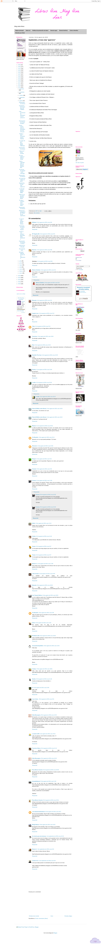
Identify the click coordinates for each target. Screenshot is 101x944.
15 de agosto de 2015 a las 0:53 (44, 469)
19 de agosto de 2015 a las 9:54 (52, 282)
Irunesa (34, 480)
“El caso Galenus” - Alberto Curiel (22, 157)
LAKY (78, 155)
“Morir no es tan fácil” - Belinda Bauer (22, 196)
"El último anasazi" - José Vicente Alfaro (22, 203)
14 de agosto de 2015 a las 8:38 (44, 249)
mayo (20, 265)
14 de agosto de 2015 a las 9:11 (44, 300)
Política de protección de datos (40, 30)
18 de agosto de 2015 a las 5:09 (46, 612)
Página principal (19, 30)
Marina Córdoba (36, 270)
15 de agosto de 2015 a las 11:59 (44, 480)
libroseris (34, 445)
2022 (19, 72)
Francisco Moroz (36, 748)
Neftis (33, 523)
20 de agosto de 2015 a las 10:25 (48, 494)
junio (20, 263)
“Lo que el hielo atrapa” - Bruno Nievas (21, 221)
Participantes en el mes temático (22, 122)
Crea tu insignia (78, 260)
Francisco (34, 336)
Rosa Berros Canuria (37, 769)
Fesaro (34, 546)
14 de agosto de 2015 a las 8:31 (47, 233)
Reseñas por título (20, 32)
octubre (21, 95)
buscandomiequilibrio (37, 645)
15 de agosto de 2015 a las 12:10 (43, 523)
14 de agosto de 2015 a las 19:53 (45, 425)
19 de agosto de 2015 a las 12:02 (51, 645)
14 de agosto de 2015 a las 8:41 (48, 270)
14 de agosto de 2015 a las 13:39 (50, 355)
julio (20, 261)
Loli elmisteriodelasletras (38, 811)
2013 (19, 277)
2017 (19, 83)
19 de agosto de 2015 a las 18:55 (44, 668)
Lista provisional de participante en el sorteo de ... (22, 115)
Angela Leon (35, 313)
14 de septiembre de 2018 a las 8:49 (47, 860)
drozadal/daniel (36, 781)
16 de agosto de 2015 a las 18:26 (47, 573)
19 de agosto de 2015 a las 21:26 (44, 679)
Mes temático (37, 213)
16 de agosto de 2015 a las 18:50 (45, 585)
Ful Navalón (35, 437)
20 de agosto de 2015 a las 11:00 (49, 715)
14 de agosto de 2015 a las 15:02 (44, 382)
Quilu (33, 622)
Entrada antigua (68, 916)
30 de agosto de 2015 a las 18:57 (53, 811)
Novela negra (53, 30)
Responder (34, 229)
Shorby (34, 369)
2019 (19, 79)
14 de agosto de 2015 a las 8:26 (44, 222)
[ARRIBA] (95, 941)
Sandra (34, 679)
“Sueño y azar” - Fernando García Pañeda (22, 136)
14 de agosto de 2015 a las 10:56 (45, 336)
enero (20, 273)
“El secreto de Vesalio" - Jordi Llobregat (22, 171)
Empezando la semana (22, 103)
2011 (19, 281)
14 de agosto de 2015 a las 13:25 (43, 345)
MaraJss (34, 249)
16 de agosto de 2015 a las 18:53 (50, 595)
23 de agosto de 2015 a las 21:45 (48, 781)
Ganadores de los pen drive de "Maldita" (22, 107)
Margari (34, 458)
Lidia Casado (35, 573)
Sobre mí (28, 30)
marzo (21, 269)
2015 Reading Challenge (21, 298)
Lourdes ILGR (35, 733)
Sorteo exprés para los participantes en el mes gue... (22, 128)
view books (23, 312)
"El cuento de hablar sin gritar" (22, 180)
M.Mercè (34, 222)
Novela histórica (63, 30)
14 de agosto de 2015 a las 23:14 (46, 437)
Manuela (34, 300)
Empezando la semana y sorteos (22, 242)
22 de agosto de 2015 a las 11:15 (49, 748)
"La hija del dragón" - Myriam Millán (22, 190)
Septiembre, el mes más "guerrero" (22, 184)
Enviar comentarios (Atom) (41, 918)
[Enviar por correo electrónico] (45, 211)
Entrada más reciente (34, 916)
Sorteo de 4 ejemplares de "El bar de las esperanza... (22, 213)
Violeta (34, 536)
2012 (19, 279)
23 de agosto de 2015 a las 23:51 (51, 800)
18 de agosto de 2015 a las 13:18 (43, 622)
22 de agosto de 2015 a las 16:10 (48, 396)
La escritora (82, 291)
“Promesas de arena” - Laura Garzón (22, 227)
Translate (81, 269)
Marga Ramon (35, 824)
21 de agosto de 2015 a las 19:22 (47, 733)
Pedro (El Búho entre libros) (39, 408)
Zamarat (34, 469)
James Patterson (83, 292)
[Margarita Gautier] (76, 259)
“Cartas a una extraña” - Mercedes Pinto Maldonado (22, 235)
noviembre (21, 92)
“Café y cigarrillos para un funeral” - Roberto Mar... (22, 164)
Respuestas (36, 280)
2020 (19, 77)
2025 (19, 66)
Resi (33, 345)
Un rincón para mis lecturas (39, 836)
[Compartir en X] (48, 211)
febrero (21, 271)
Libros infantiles (74, 30)
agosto (21, 100)
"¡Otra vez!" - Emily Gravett (22, 152)
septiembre (22, 97)
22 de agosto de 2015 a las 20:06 (51, 769)
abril (20, 267)
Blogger (55, 932)
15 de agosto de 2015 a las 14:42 (44, 536)
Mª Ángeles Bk (35, 233)
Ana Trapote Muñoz (37, 595)
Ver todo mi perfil (80, 162)
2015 (19, 87)
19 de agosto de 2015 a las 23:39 (41, 687)
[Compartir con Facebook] (49, 211)
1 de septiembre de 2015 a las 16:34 (55, 836)
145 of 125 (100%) (20, 310)
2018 (19, 81)
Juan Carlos (35, 699)
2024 (19, 68)
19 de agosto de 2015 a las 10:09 (48, 635)
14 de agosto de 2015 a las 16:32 (54, 417)
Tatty (33, 326)
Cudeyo (34, 668)
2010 (19, 283)
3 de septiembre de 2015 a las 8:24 (45, 849)
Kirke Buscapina (36, 715)
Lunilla (34, 382)
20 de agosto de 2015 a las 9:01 (46, 699)
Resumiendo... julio (22, 249)
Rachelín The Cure (36, 355)
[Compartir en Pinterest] (50, 211)
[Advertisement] (50, 904)
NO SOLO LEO (35, 635)
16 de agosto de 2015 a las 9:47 (43, 546)
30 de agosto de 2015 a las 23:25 (47, 824)
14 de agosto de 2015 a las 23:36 (45, 445)
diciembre (21, 88)
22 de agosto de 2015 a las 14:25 (49, 758)
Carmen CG (35, 860)
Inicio (52, 916)
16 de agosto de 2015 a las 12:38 (45, 563)
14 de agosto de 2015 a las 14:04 (44, 369)
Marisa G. (34, 563)
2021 (19, 75)
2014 (19, 275)
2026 (19, 64)
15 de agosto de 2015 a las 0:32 (44, 458)
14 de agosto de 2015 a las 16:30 (54, 408)
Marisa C (34, 425)
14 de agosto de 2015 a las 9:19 (46, 313)
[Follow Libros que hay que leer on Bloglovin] (82, 170)
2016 (19, 85)
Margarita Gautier (79, 257)
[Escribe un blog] (46, 211)
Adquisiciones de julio (22, 246)
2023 (19, 70)
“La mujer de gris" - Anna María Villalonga (22, 143)
